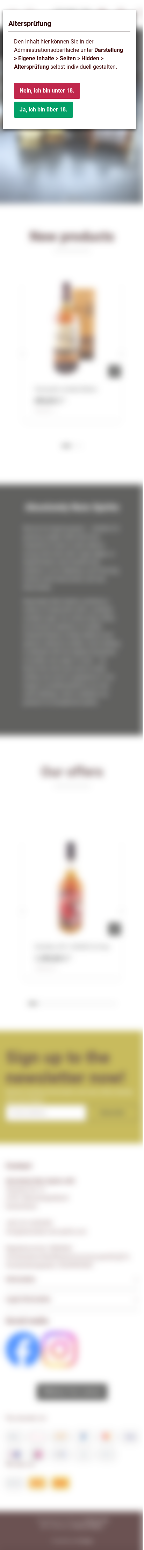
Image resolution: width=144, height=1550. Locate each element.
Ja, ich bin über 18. (43, 109)
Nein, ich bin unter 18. (47, 90)
